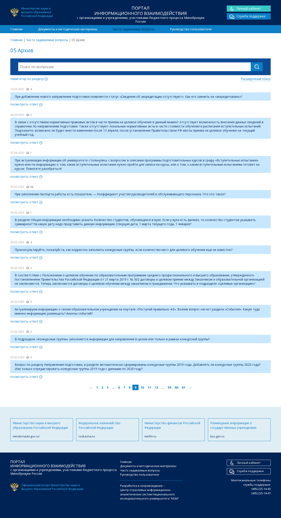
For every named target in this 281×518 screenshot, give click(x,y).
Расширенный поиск (256, 79)
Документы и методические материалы (67, 29)
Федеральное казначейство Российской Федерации (99, 429)
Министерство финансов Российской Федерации (172, 429)
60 (176, 387)
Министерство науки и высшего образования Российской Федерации (40, 429)
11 (149, 387)
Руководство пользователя (191, 29)
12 (156, 387)
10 (142, 387)
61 (183, 387)
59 (169, 387)
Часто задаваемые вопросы (134, 29)
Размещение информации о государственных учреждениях (233, 429)
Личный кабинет (249, 8)
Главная (16, 29)
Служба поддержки (251, 16)
